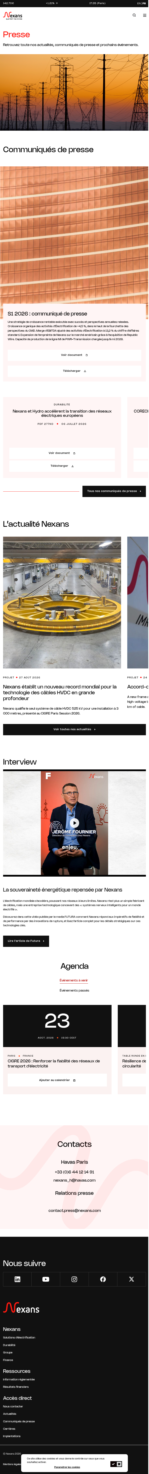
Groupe (7, 1352)
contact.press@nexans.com (75, 1211)
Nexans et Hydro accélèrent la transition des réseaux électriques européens (62, 414)
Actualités (9, 1414)
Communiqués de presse (19, 1421)
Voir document (71, 355)
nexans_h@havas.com (74, 1180)
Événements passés (74, 990)
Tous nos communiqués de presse (112, 491)
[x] (131, 1279)
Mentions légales (12, 1464)
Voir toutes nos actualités (72, 729)
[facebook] (103, 1279)
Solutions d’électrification (19, 1338)
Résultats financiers (16, 1387)
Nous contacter (13, 1406)
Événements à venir (74, 980)
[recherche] (134, 15)
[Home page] (12, 16)
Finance (8, 1360)
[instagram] (74, 1279)
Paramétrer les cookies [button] (67, 1467)
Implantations (12, 1436)
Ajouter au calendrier (54, 1080)
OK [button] (113, 1464)
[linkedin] (17, 1279)
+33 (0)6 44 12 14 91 (74, 1172)
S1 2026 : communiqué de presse (47, 314)
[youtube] (45, 1279)
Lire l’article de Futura (24, 941)
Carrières (9, 1429)
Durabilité (9, 1345)
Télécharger (72, 371)
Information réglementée (19, 1379)
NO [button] (119, 1464)
